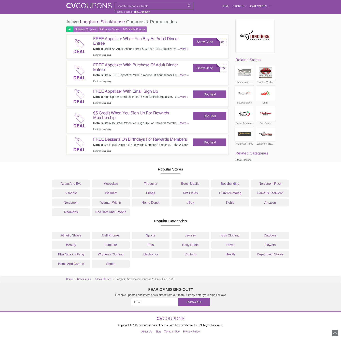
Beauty (71, 245)
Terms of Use (172, 331)
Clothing (190, 254)
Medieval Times (244, 143)
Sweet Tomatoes (244, 123)
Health (230, 254)
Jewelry (190, 235)
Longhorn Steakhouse (265, 143)
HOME (226, 6)
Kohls (230, 202)
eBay (190, 202)
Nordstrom (71, 202)
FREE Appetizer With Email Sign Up (125, 91)
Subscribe (194, 301)
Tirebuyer (150, 183)
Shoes (110, 264)
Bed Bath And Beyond (110, 212)
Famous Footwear (270, 193)
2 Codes (109, 29)
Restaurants (84, 279)
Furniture (110, 245)
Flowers (270, 245)
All (69, 29)
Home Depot (150, 202)
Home (69, 279)
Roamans (71, 212)
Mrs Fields (190, 193)
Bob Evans (265, 123)
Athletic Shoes (71, 235)
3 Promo (85, 29)
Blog (158, 331)
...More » (183, 48)
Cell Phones (110, 235)
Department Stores (270, 254)
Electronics (150, 254)
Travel (230, 245)
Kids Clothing (230, 235)
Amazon (145, 11)
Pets (150, 245)
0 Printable (134, 29)
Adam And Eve (71, 183)
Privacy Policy (191, 331)
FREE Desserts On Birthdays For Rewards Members (140, 139)
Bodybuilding (230, 183)
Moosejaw (111, 183)
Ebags (150, 193)
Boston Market (265, 82)
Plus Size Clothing (71, 254)
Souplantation (244, 102)
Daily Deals (190, 245)
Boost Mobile (190, 183)
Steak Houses (243, 159)
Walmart (110, 193)
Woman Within (110, 202)
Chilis (265, 102)
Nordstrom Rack (270, 183)
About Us (146, 331)
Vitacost (71, 193)
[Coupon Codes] (89, 6)
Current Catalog (230, 193)
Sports (150, 235)
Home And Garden (71, 264)
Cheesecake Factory (245, 82)
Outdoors (270, 235)
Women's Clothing (111, 254)
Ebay (136, 11)
